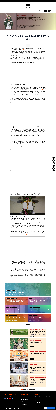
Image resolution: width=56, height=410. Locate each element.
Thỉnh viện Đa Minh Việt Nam (10, 408)
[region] (28, 21)
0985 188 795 (39, 402)
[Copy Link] (53, 168)
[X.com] (53, 160)
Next (32, 389)
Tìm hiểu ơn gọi (41, 329)
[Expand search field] (49, 11)
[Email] (53, 163)
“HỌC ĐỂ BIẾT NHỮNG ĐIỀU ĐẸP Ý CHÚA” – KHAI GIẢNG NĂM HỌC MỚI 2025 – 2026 (37, 367)
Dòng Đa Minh (8, 290)
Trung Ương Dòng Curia (25, 396)
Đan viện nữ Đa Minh (24, 399)
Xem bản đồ (45, 399)
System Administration (10, 294)
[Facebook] (53, 158)
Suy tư (15, 290)
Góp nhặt (12, 290)
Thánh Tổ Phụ (40, 377)
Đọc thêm (31, 336)
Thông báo (36, 329)
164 (29, 389)
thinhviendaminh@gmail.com (42, 400)
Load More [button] (28, 324)
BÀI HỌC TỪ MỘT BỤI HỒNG (15, 292)
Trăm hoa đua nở (14, 298)
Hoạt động (36, 351)
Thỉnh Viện (40, 351)
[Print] (53, 166)
